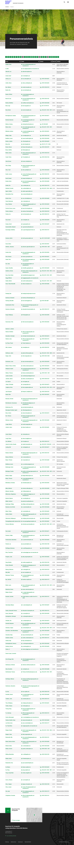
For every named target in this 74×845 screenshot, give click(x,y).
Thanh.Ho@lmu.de (27, 343)
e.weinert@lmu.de (26, 745)
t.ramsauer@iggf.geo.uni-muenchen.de (28, 576)
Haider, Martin (9, 280)
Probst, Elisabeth (9, 565)
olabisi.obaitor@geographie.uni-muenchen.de (29, 515)
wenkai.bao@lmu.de (27, 87)
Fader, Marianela (9, 201)
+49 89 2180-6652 (45, 556)
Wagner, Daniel (9, 730)
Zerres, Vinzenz (9, 779)
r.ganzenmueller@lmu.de (28, 226)
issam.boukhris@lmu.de (28, 138)
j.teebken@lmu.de (26, 698)
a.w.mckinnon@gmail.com (28, 464)
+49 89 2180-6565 (45, 548)
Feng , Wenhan (9, 204)
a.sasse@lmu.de (26, 613)
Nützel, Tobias (9, 511)
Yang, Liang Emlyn (9, 772)
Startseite (7, 6)
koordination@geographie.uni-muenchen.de (29, 116)
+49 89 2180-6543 (45, 169)
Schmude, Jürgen (9, 627)
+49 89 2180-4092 (45, 772)
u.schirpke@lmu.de (27, 620)
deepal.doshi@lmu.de (27, 178)
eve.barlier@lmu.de (27, 90)
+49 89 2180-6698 (45, 494)
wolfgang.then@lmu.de (28, 703)
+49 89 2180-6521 (45, 131)
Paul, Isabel (8, 531)
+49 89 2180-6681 (45, 427)
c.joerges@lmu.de (26, 384)
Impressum (20, 841)
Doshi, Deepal (8, 178)
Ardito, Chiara (9, 82)
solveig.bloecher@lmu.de (28, 124)
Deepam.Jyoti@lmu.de (27, 391)
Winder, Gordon (9, 748)
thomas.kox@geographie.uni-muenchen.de (29, 416)
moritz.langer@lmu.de (27, 424)
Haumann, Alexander (10, 309)
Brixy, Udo (8, 144)
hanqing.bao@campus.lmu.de (29, 293)
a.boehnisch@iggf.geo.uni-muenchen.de (28, 132)
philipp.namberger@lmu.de (28, 504)
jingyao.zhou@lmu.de (27, 784)
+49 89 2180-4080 (45, 504)
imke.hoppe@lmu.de (27, 355)
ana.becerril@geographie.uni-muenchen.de (29, 99)
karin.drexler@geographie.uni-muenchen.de (29, 182)
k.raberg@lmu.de (26, 569)
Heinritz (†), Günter (10, 328)
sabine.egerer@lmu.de (27, 191)
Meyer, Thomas (9, 478)
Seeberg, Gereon (9, 646)
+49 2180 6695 (44, 124)
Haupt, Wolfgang (9, 314)
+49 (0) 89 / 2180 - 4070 (46, 471)
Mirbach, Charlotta (10, 491)
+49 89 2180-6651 (45, 78)
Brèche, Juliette (9, 141)
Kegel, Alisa (8, 394)
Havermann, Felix (9, 321)
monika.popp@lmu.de (27, 562)
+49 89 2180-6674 (45, 620)
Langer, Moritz (9, 424)
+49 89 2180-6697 (45, 224)
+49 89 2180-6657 (45, 604)
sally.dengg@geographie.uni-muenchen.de (29, 660)
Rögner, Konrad (9, 592)
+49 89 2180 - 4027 (45, 246)
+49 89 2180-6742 (45, 535)
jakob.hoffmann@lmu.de (28, 353)
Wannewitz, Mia (9, 737)
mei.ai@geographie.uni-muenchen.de (31, 68)
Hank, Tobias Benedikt (10, 283)
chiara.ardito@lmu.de (27, 82)
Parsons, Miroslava (10, 524)
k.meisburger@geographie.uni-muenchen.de (29, 468)
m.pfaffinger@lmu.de (27, 548)
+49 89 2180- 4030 (45, 355)
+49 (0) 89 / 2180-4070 (46, 444)
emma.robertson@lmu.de (28, 589)
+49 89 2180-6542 (45, 138)
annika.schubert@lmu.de (28, 637)
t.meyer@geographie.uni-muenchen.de (28, 479)
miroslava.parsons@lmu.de (28, 524)
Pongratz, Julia (9, 556)
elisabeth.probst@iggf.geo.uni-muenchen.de (29, 566)
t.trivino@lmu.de (26, 705)
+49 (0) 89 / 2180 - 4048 (46, 188)
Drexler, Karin (8, 181)
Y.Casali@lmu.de (26, 157)
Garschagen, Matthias (10, 229)
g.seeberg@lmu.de (27, 646)
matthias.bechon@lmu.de (28, 102)
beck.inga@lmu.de (27, 105)
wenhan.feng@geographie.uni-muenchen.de (29, 205)
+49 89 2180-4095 (45, 314)
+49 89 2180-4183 (45, 562)
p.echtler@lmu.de (26, 185)
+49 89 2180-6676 (45, 365)
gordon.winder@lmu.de (28, 748)
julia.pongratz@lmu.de (27, 556)
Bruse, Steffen (9, 149)
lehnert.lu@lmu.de (26, 427)
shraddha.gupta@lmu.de (28, 268)
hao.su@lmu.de (26, 691)
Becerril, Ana (8, 98)
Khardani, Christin (9, 398)
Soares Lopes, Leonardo (11, 653)
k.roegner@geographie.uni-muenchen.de (28, 593)
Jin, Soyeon (8, 381)
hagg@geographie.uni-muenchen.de (30, 278)
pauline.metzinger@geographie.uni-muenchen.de (30, 472)
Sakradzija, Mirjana (10, 604)
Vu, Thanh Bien (9, 725)
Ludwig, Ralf (8, 447)
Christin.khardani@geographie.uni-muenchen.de (30, 399)
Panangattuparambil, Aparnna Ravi (13, 521)
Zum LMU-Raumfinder (11, 835)
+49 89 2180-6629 (45, 141)
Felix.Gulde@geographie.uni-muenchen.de (29, 260)
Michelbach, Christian (10, 482)
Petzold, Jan (8, 543)
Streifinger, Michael (10, 678)
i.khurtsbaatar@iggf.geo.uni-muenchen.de (29, 403)
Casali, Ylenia (8, 157)
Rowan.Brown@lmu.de (27, 147)
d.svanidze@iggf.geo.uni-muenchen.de (28, 695)
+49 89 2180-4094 (45, 252)
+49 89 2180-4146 (45, 157)
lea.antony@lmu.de (27, 78)
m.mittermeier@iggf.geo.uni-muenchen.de (29, 495)
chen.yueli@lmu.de (27, 169)
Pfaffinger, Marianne (10, 548)
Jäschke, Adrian (9, 378)
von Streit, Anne (9, 723)
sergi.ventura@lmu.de (27, 720)
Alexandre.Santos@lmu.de (28, 610)
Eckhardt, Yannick (9, 188)
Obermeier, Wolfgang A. (11, 518)
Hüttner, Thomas (9, 372)
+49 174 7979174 (45, 105)
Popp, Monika (8, 562)
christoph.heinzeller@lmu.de (29, 336)
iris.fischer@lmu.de (27, 214)
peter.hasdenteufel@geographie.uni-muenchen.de (30, 305)
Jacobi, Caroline (9, 375)
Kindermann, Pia (9, 407)
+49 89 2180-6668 (45, 459)
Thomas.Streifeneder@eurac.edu (30, 671)
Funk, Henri (8, 219)
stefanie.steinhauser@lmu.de (29, 664)
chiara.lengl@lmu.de (27, 438)
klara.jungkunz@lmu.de (28, 387)
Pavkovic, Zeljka (9, 535)
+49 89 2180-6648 (45, 259)
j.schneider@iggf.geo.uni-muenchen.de (28, 631)
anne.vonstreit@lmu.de (28, 723)
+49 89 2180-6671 (45, 115)
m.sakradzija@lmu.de (27, 604)
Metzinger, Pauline (10, 471)
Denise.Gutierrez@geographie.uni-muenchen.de (30, 271)
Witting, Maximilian (10, 754)
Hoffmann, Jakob (9, 353)
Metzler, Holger (9, 475)
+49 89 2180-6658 (45, 467)
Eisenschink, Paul (9, 194)
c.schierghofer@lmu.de (28, 616)
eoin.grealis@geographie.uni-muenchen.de (29, 253)
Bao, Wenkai (8, 87)
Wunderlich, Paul (9, 762)
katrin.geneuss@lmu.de (28, 238)
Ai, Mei (7, 68)
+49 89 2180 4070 (45, 394)
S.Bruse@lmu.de (26, 149)
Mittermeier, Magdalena (11, 494)
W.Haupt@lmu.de (26, 314)
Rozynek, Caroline (9, 596)
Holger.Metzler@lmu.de (28, 475)
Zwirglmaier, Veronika (10, 795)
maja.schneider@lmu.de (28, 634)
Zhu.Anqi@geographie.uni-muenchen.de (28, 792)
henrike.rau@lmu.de (27, 579)
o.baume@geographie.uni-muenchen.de (28, 95)
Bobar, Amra (8, 127)
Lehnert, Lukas (9, 427)
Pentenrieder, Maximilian (11, 539)
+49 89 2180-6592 (45, 482)
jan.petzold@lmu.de (27, 543)
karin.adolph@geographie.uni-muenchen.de (29, 65)
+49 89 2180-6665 (45, 539)
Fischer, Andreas (9, 211)
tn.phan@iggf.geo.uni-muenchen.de (30, 552)
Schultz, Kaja (8, 640)
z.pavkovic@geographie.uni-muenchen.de (29, 536)
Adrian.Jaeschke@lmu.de (28, 378)
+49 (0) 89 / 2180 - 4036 (46, 270)
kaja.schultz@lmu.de (27, 640)
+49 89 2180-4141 (45, 119)
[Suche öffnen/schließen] (64, 2)
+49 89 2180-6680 (45, 669)
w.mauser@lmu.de (27, 457)
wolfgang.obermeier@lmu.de (29, 518)
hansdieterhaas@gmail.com (29, 275)
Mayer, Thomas (9, 459)
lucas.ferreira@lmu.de (27, 208)
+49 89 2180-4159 (45, 754)
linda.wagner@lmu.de (27, 734)
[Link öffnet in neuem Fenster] (26, 815)
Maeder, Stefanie (9, 452)
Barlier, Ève (8, 90)
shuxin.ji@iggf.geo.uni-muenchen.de (30, 649)
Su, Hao (7, 691)
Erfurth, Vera (8, 198)
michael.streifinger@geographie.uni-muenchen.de (30, 679)
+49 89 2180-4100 (45, 178)
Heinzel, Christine (9, 331)
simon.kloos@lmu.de (27, 413)
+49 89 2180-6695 (45, 630)
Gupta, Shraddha (9, 268)
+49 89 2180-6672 (45, 336)
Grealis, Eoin (8, 252)
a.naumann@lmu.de (27, 507)
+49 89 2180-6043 (45, 204)
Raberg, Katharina (9, 569)
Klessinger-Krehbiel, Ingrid (11, 410)
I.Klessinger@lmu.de (27, 410)
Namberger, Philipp (10, 504)
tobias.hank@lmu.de (27, 283)
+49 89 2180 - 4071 (45, 748)
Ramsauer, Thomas (10, 575)
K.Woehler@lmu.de (27, 758)
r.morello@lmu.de (26, 498)
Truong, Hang (8, 708)
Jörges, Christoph (9, 384)
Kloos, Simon (8, 413)
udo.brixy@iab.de (26, 144)
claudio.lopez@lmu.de (27, 444)
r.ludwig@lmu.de (26, 447)
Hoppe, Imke (8, 355)
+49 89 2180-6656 (45, 741)
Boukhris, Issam (9, 138)
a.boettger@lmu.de (27, 135)
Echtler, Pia (8, 185)
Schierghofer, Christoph (11, 616)
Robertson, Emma (9, 589)
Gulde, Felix (8, 259)
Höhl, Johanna (9, 347)
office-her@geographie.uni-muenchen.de (29, 332)
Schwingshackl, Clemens (11, 643)
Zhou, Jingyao (9, 784)
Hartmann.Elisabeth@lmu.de (29, 297)
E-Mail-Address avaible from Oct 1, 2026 (30, 597)
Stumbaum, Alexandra (10, 685)
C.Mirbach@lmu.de (27, 491)
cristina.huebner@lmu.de (28, 365)
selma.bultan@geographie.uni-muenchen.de (29, 153)
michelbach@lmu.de (27, 482)
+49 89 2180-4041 (45, 243)
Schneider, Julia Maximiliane (12, 630)
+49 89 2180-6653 (45, 82)
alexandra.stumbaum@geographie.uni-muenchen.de (31, 686)
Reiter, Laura (8, 585)
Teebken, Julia (9, 698)
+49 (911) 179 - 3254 (45, 144)
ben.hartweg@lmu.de (27, 300)
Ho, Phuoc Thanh (9, 343)
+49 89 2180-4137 (45, 309)
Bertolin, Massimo (9, 119)
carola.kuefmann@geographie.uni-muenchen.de (30, 421)
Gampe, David (9, 224)
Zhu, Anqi (8, 791)
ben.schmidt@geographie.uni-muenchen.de (29, 624)
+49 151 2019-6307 (45, 238)
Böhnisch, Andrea (9, 131)
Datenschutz (13, 841)
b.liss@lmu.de (26, 441)
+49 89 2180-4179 (45, 579)
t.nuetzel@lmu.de (26, 511)
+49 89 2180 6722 (45, 347)
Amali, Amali (8, 75)
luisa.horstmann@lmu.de (28, 361)
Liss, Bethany (8, 441)
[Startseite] (8, 810)
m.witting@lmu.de (26, 754)
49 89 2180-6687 (45, 300)
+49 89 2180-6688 (45, 498)
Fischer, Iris (8, 214)
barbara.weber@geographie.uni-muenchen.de (30, 742)
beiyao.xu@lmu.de (27, 767)
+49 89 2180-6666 (45, 208)
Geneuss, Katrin (9, 238)
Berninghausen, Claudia (11, 115)
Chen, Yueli (8, 169)
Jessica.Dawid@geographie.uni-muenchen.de (29, 175)
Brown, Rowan (9, 147)
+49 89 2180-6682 (45, 283)
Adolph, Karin (8, 64)
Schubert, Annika (9, 637)
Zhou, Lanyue (8, 787)
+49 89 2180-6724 (45, 87)
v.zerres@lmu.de (26, 779)
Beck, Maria (8, 110)
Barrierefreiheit (28, 841)
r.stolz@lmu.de (26, 669)
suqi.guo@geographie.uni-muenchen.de (28, 264)
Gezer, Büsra (8, 243)
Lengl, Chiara (8, 438)
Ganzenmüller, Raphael (10, 226)
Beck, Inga (8, 105)
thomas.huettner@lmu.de (28, 372)
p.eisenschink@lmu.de (27, 194)
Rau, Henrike (8, 579)
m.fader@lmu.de (26, 201)
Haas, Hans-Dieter (9, 275)
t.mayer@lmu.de (26, 459)
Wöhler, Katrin (9, 758)
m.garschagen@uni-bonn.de (29, 229)
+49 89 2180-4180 (45, 543)
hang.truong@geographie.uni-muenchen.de (29, 709)
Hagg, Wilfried (9, 278)
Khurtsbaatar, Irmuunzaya (11, 403)
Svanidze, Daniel (9, 694)
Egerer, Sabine (9, 191)
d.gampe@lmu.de (26, 224)
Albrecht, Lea (8, 71)
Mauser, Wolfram (9, 457)
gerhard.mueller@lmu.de (28, 501)
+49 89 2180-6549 (45, 219)
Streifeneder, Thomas (10, 671)
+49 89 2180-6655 (45, 420)
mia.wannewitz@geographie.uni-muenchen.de (30, 738)
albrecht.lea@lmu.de (27, 71)
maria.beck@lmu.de (27, 110)
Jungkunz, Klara (9, 387)
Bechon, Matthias (9, 102)
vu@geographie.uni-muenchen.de (30, 725)
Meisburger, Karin (9, 467)
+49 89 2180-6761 (45, 368)
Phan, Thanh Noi (9, 552)
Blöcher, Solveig (9, 124)
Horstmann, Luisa (9, 361)
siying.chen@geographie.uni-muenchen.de (29, 166)
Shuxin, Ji (8, 649)
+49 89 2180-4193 (45, 691)
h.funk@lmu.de (26, 219)
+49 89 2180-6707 (45, 147)
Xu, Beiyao (8, 767)
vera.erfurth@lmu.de (27, 198)
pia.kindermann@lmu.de (28, 407)
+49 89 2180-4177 (45, 723)
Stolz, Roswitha (9, 669)
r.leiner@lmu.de (26, 434)
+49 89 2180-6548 (45, 102)
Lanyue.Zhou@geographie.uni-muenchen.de (29, 787)
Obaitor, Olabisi (9, 514)
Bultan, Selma (9, 152)
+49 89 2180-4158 (45, 784)
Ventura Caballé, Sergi (10, 720)
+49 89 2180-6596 (45, 488)
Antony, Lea (8, 78)
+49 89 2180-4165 (45, 135)
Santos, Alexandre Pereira (11, 610)
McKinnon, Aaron (9, 464)
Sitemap (7, 841)
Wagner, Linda (9, 734)
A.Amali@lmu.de (26, 75)
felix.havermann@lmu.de (28, 321)
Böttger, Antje (8, 135)
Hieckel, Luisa (9, 338)
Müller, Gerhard (9, 501)
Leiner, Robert (9, 434)
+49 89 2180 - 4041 (45, 372)
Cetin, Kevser (8, 161)
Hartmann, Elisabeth (10, 297)
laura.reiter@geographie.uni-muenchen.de (29, 586)
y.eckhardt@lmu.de (27, 188)
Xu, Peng (7, 769)
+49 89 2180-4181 (45, 98)
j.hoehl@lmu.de (26, 347)
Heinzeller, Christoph (10, 336)
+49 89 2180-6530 (45, 745)
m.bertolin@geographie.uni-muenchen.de (29, 120)
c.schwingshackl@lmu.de (28, 643)
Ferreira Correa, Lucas (10, 208)
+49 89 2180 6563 (45, 521)
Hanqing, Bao (8, 293)
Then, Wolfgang (9, 703)
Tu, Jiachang (8, 713)
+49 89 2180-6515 (45, 413)
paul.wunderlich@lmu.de (28, 762)
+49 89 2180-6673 (45, 384)
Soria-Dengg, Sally (10, 659)
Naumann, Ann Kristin (10, 507)
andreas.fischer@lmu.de (28, 211)
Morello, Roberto (9, 498)
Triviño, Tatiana (9, 705)
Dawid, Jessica (9, 174)
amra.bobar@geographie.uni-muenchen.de (29, 127)
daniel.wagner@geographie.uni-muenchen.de (29, 731)
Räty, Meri (8, 572)
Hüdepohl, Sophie (9, 368)
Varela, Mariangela (10, 717)
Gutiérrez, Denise (9, 270)
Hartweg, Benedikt (9, 300)
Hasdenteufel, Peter (10, 304)
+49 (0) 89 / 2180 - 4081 (46, 769)
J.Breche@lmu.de (26, 141)
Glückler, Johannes (10, 246)
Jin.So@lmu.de (26, 381)
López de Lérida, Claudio (11, 444)
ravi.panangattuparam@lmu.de (29, 521)
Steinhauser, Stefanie (10, 664)
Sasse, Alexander (9, 613)
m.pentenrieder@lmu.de (28, 539)
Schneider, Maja (9, 634)
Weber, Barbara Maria (10, 741)
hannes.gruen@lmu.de (27, 256)
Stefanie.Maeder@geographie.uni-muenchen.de (30, 453)
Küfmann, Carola (9, 420)
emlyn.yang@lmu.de (27, 772)
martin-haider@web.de (27, 280)
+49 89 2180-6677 (45, 447)
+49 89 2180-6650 (45, 181)
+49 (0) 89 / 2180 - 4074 (46, 110)
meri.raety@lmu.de (27, 572)
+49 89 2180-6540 (45, 623)
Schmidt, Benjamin (10, 623)
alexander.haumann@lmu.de (29, 309)
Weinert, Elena (9, 745)
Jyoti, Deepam (9, 391)
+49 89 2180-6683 (45, 198)
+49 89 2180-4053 (45, 343)
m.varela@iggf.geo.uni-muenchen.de (31, 717)
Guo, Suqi (8, 263)
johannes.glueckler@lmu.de (29, 246)
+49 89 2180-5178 (45, 185)
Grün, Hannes (8, 256)
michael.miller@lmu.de (27, 488)
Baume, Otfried (9, 94)
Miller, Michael (9, 488)
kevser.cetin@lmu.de (27, 161)
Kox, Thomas (8, 415)
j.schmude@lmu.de (27, 627)
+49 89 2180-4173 (45, 791)
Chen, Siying (8, 165)
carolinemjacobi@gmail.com (29, 375)
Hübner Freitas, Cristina (11, 365)
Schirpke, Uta (8, 620)
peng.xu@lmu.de (26, 769)
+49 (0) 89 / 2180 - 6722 (46, 387)
